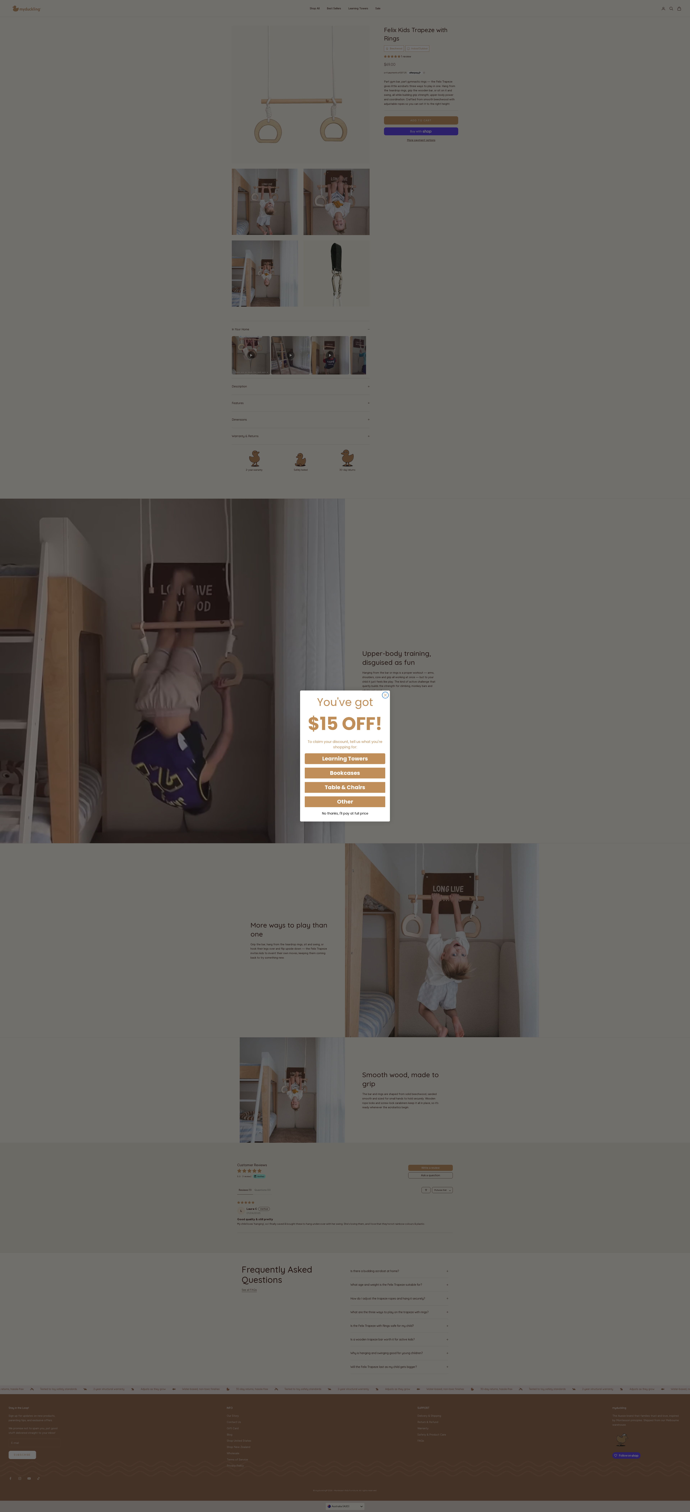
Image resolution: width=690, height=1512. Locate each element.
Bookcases (345, 773)
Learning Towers (345, 758)
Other (345, 802)
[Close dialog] (385, 695)
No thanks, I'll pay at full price (345, 813)
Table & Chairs (345, 787)
